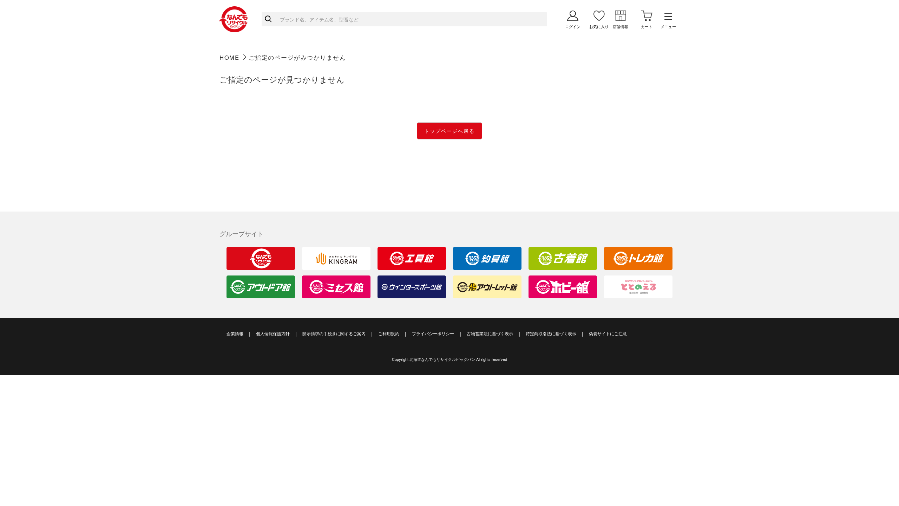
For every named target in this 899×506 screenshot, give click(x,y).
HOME (229, 57)
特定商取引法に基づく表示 (551, 333)
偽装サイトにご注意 (608, 333)
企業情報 (235, 333)
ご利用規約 (388, 333)
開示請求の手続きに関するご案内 (334, 333)
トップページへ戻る (449, 130)
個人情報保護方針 (273, 333)
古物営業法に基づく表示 (490, 333)
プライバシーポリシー (433, 333)
